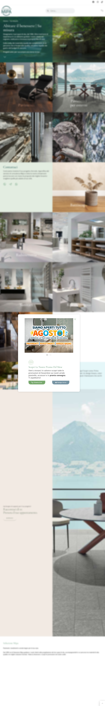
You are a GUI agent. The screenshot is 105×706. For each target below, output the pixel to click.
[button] (27, 335)
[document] (52, 353)
